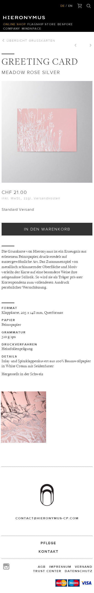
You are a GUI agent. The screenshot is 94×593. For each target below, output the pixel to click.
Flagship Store (41, 24)
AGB (42, 566)
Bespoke (65, 24)
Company (11, 28)
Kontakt (48, 551)
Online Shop (14, 24)
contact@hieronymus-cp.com (47, 518)
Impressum (60, 566)
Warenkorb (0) (79, 6)
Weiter (89, 45)
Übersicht (30, 40)
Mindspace (32, 28)
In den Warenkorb (47, 229)
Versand (83, 566)
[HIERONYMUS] (25, 16)
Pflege (48, 543)
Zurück (77, 45)
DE (62, 6)
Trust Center (47, 571)
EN (70, 6)
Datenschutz (78, 571)
